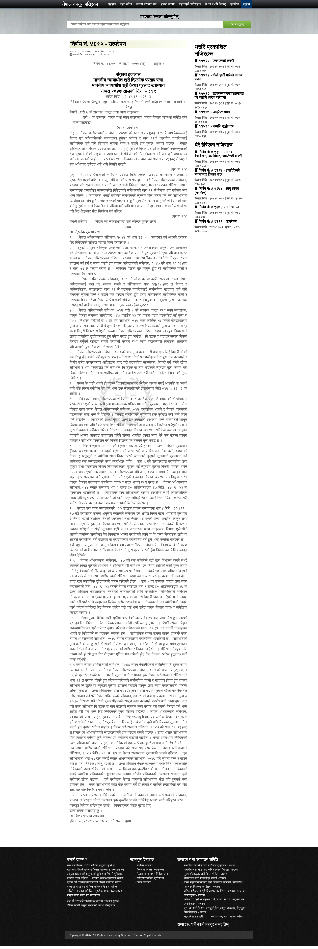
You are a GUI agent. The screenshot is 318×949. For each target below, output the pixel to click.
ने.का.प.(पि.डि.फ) (215, 4)
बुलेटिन (234, 4)
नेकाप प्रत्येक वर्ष (146, 4)
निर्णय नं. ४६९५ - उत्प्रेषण (98, 44)
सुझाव (246, 4)
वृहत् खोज (126, 4)
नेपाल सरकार (144, 882)
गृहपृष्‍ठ (112, 4)
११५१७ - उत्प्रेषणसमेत (214, 112)
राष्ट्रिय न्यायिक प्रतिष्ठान (150, 878)
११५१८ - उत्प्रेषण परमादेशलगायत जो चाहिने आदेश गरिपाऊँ (219, 95)
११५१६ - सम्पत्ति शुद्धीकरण (216, 126)
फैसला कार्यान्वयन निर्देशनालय (152, 874)
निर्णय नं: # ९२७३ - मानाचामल (219, 207)
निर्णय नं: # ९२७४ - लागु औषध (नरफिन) (217, 190)
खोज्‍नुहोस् (239, 24)
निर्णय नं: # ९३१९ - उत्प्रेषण (218, 221)
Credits (156, 935)
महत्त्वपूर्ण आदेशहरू (190, 4)
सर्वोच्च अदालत (145, 865)
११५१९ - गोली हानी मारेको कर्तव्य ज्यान (218, 77)
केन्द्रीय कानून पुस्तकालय (150, 869)
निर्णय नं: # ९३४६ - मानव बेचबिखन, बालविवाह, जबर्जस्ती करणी (218, 154)
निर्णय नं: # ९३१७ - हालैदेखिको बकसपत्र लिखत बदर (217, 172)
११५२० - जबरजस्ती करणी (216, 61)
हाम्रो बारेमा (168, 4)
